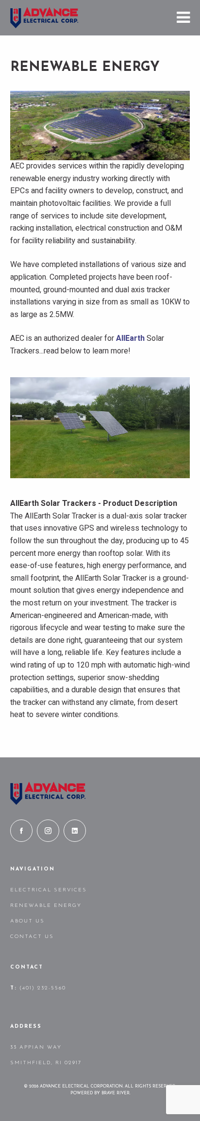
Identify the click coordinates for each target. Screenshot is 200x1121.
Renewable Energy (46, 905)
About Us (27, 921)
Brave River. (115, 1093)
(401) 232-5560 (42, 988)
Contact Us (32, 936)
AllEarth (130, 338)
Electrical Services (48, 890)
